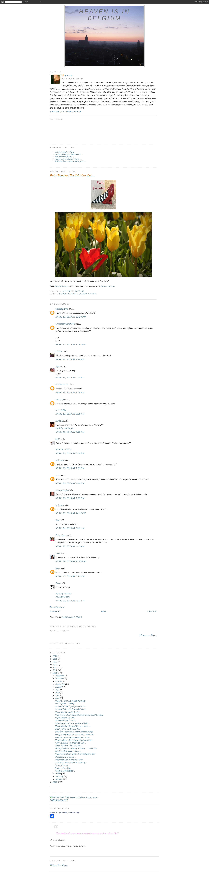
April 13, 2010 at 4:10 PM (70, 432)
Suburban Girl (61, 384)
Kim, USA (60, 399)
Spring (92, 294)
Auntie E (59, 421)
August (58, 687)
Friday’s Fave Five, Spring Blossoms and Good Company (79, 715)
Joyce (58, 366)
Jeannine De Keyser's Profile (58, 812)
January (59, 779)
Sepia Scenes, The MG (65, 718)
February (59, 776)
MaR (58, 439)
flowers (64, 294)
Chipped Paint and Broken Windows (70, 709)
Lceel (58, 475)
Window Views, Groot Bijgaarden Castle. (72, 737)
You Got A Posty (62, 597)
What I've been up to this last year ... (70, 161)
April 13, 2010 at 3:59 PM (70, 414)
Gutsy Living (61, 535)
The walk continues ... (64, 157)
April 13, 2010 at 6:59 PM (70, 453)
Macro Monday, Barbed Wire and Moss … (73, 726)
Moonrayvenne (62, 309)
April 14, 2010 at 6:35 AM (70, 546)
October (59, 681)
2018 (55, 659)
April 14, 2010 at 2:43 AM (70, 528)
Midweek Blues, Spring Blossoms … (70, 706)
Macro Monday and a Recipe (67, 712)
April (57, 698)
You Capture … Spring (64, 704)
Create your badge (73, 812)
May (57, 695)
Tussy (58, 583)
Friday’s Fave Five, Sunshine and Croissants (74, 734)
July (57, 690)
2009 (55, 782)
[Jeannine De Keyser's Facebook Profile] (52, 817)
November (60, 678)
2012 (55, 667)
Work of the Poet (108, 286)
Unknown (60, 460)
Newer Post (55, 611)
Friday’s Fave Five (63, 768)
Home (103, 611)
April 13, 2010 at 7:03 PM (70, 468)
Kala (58, 520)
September (60, 684)
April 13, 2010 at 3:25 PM (70, 392)
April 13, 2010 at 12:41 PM (71, 344)
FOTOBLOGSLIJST (59, 800)
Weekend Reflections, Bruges (68, 751)
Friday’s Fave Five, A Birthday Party (70, 701)
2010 (55, 673)
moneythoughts (62, 490)
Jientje (68, 75)
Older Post (152, 611)
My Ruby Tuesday (63, 449)
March (58, 774)
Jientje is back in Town (64, 152)
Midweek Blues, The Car (65, 720)
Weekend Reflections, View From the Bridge (74, 732)
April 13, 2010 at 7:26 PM (70, 483)
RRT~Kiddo (61, 410)
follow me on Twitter (148, 635)
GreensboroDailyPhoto (65, 324)
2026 (55, 656)
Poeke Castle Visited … (65, 771)
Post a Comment (57, 607)
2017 (55, 662)
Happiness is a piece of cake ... (68, 159)
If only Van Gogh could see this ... (69, 154)
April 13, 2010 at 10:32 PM (71, 513)
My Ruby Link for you (65, 428)
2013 (55, 664)
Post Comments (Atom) (72, 617)
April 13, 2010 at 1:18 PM (70, 359)
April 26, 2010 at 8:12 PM (70, 576)
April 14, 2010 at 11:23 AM (71, 561)
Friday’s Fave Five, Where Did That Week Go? (75, 754)
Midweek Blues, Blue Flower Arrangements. (74, 740)
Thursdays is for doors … (65, 757)
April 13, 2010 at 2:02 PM (70, 378)
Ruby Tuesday (61, 286)
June (57, 692)
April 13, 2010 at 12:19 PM (71, 317)
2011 (55, 670)
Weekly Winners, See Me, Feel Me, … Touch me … (77, 748)
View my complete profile (65, 112)
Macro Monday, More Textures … (69, 746)
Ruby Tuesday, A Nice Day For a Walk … (72, 723)
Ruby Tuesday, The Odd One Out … (70, 743)
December (60, 676)
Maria (58, 568)
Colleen (59, 351)
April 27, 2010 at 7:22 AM (70, 601)
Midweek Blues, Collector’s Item (69, 760)
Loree (58, 553)
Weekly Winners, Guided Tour (68, 729)
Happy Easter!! (61, 765)
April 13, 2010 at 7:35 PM (70, 498)
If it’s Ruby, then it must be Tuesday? (70, 762)
